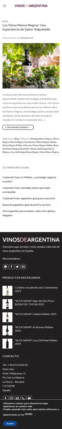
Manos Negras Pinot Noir (17, 148)
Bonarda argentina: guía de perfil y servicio (26, 204)
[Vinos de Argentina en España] (31, 5)
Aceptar (10, 423)
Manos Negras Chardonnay (22, 142)
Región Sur (27, 38)
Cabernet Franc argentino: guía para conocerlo (28, 198)
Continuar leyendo (18, 127)
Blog (5, 21)
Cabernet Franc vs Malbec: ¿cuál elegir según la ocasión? (29, 179)
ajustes (28, 413)
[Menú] (4, 6)
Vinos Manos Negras (49, 152)
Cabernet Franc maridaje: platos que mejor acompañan (26, 190)
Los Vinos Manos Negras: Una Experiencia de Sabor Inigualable (26, 27)
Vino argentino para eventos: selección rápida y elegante (29, 213)
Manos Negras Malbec (46, 142)
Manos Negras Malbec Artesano (17, 145)
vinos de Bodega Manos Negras (24, 152)
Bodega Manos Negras (41, 138)
